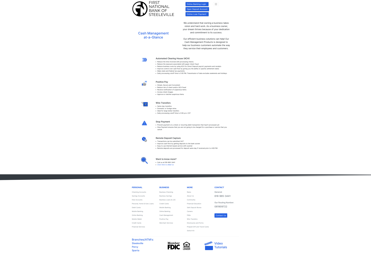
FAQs (189, 215)
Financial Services (138, 227)
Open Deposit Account (197, 9)
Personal (137, 187)
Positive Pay (163, 219)
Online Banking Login (196, 4)
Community (191, 200)
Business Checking (166, 192)
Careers (190, 211)
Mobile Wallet (137, 219)
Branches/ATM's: (143, 239)
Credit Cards (136, 223)
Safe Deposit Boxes (194, 207)
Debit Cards (136, 207)
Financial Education (194, 204)
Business (164, 187)
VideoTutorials (220, 245)
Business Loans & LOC (167, 200)
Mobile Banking (137, 211)
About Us (190, 196)
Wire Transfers (192, 219)
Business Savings (165, 196)
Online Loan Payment (196, 14)
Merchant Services (166, 223)
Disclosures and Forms (195, 223)
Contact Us (221, 215)
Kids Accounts (137, 200)
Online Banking (137, 215)
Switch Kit (190, 231)
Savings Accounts (138, 196)
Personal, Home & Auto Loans (143, 204)
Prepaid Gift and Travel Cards (198, 227)
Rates (189, 192)
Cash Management (166, 215)
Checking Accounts (139, 192)
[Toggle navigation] (216, 4)
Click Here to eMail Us (165, 165)
